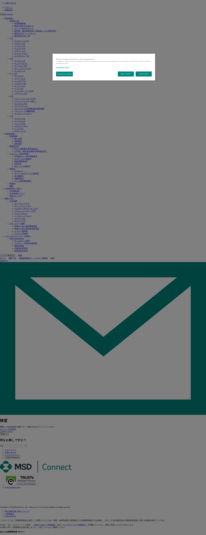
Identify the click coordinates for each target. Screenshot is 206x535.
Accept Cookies (144, 74)
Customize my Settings (64, 74)
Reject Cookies (126, 74)
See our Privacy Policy (62, 67)
